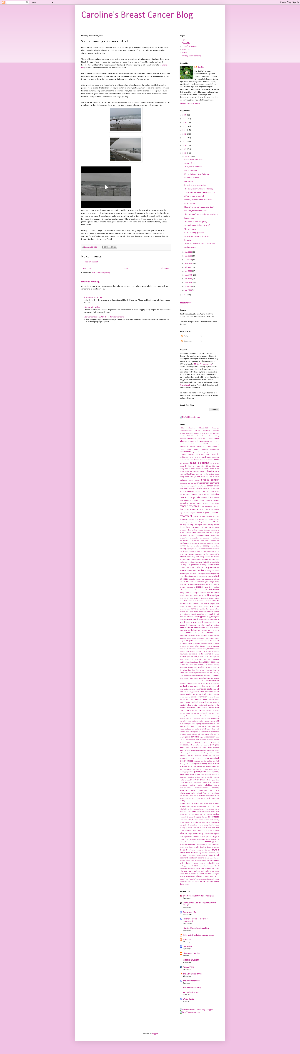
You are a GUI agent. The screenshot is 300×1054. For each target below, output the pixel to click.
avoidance (184, 457)
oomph (182, 737)
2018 (184, 115)
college (217, 532)
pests (193, 758)
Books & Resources (189, 46)
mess (217, 710)
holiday (203, 633)
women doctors (205, 879)
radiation (188, 783)
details (182, 562)
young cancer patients (204, 882)
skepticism (183, 820)
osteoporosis (190, 740)
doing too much (213, 571)
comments (191, 535)
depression (203, 559)
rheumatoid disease (207, 804)
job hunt (194, 657)
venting (192, 868)
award (191, 457)
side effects (213, 817)
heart (207, 628)
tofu (196, 853)
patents (204, 750)
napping (198, 723)
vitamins (208, 868)
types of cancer (196, 860)
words (212, 879)
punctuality (208, 777)
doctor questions (188, 571)
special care (210, 822)
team (202, 842)
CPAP (200, 549)
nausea (212, 724)
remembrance (184, 796)
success (206, 834)
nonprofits (195, 729)
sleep (190, 820)
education (188, 576)
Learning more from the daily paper (198, 200)
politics (216, 766)
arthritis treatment (187, 454)
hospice (182, 641)
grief (185, 614)
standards (196, 827)
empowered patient (212, 579)
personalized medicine (210, 756)
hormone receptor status (193, 638)
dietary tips (210, 562)
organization (210, 737)
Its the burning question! (194, 233)
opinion (187, 737)
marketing (201, 683)
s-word (193, 806)
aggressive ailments (205, 438)
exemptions (191, 587)
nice (213, 726)
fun (190, 603)
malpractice (201, 681)
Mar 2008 (188, 283)
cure (217, 551)
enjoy (217, 582)
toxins (211, 853)
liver (193, 670)
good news (194, 612)
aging (216, 439)
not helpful (211, 729)
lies (199, 667)
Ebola (181, 576)
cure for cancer (187, 554)
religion (216, 793)
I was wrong (208, 643)
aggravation (192, 439)
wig (213, 876)
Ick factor (190, 646)
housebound (214, 641)
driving (200, 574)
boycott (187, 477)
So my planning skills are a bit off (197, 225)
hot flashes (199, 641)
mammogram (212, 681)
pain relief (207, 748)
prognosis (215, 774)
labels (201, 662)
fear (205, 593)
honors (210, 635)
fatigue (195, 592)
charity (210, 525)
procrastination (195, 774)
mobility (216, 716)
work (217, 879)
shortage (204, 817)
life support (209, 667)
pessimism (183, 758)
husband (196, 643)
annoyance (184, 447)
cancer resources (206, 506)
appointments (185, 452)
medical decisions (205, 692)
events (182, 587)
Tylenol (187, 860)
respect (191, 798)
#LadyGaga (215, 428)
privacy (216, 772)
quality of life (196, 780)
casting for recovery (204, 522)
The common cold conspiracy (195, 222)
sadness (200, 806)
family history (184, 593)
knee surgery (213, 659)
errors (200, 584)
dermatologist (214, 559)
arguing (205, 452)
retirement (199, 801)
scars (185, 812)
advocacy (183, 439)
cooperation (215, 546)
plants (203, 766)
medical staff (202, 705)
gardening (183, 606)
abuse (197, 431)
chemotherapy (197, 527)
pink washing (201, 764)
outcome (203, 740)
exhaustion (184, 590)
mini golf (183, 716)
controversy (184, 546)
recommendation (185, 788)
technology (209, 842)
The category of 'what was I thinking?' (199, 189)
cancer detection (211, 494)
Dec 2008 (188, 156)
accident (216, 431)
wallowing (215, 871)
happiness (202, 617)
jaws (188, 656)
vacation (195, 866)
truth (211, 858)
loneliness (209, 673)
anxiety (208, 447)
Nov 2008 (188, 252)
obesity (189, 734)
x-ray (192, 882)
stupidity (199, 834)
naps (203, 724)
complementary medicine (209, 538)
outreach (210, 739)
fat (191, 593)
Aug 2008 (188, 263)
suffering (212, 834)
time (188, 853)
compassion (184, 538)
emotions (184, 579)
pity (189, 766)
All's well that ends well (194, 196)
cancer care (184, 491)
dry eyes (206, 574)
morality (203, 718)
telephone (183, 844)
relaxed (199, 793)
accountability (184, 433)
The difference (190, 229)
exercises (208, 587)
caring (190, 522)
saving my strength (194, 809)
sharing (216, 814)
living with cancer (198, 673)
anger (199, 444)
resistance (215, 796)
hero (199, 630)
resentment (208, 796)
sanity (210, 806)
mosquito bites (191, 721)
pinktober (183, 766)
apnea (189, 449)
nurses (209, 732)
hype (202, 643)
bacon (214, 457)
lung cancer (215, 675)
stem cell (211, 828)
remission (193, 796)
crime (203, 551)
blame (217, 469)
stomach (188, 830)
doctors (201, 570)
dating (202, 557)
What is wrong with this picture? (197, 236)
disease (182, 568)
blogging (210, 471)
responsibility (200, 798)
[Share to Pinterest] (115, 247)
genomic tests (185, 609)
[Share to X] (109, 247)
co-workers (201, 533)
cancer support (202, 513)
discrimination (213, 565)
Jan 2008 (188, 290)
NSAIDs (197, 731)
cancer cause (194, 491)
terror (186, 847)
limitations (184, 670)
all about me (192, 441)
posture (216, 769)
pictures (188, 764)
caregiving (183, 522)
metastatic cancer (207, 713)
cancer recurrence (211, 503)
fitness (191, 598)
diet (204, 562)
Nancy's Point (188, 967)
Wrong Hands (188, 999)
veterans (201, 868)
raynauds (215, 782)
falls (210, 590)
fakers (207, 590)
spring (206, 825)
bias (217, 466)
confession (215, 541)
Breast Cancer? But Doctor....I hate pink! (198, 896)
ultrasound (205, 860)
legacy (216, 665)
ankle (205, 444)
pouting (182, 772)
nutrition (183, 734)
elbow (194, 576)
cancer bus (206, 489)
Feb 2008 (188, 286)
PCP (217, 753)
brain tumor (214, 477)
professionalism (206, 774)
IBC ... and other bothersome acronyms (198, 935)
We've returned (190, 171)
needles (187, 726)
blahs (212, 469)
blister (182, 471)
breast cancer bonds (188, 483)
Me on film (186, 49)
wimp (217, 876)
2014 (184, 130)
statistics (203, 828)
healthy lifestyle (186, 628)
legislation (183, 667)
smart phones (204, 820)
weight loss (184, 876)
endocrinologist (202, 582)
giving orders (214, 609)
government (208, 612)
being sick (204, 466)
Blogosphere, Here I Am (93, 297)
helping (194, 630)
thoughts (200, 850)
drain (189, 574)
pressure (210, 772)
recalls (216, 785)
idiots (197, 646)
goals (187, 612)
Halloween (189, 617)
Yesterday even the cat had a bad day (199, 244)
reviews (216, 801)
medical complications (191, 689)
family (216, 590)
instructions (214, 651)
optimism (195, 737)
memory (202, 711)
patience (182, 753)
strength (216, 830)
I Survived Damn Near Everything (196, 928)
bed (181, 463)
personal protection (194, 755)
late (187, 665)
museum (183, 723)
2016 (184, 122)
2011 (184, 142)
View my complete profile (190, 104)
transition (183, 855)
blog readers (200, 471)
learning (201, 665)
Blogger (155, 1034)
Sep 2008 (188, 260)
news (209, 726)
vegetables (186, 868)
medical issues (213, 697)
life (202, 667)
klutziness (190, 659)
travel (216, 855)
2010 (184, 145)
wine (181, 879)
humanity (183, 643)
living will (188, 673)
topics (201, 853)
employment (200, 579)
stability (211, 825)
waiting (197, 871)
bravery (197, 480)
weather (200, 874)
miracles (191, 716)
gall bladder (204, 604)
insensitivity (190, 651)
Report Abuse (186, 303)
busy (191, 486)
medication (202, 708)
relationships (185, 793)
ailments (183, 441)
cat (213, 522)
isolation (183, 657)
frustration (184, 604)
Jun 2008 (188, 271)
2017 (184, 119)
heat (189, 630)
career (217, 519)
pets (199, 758)
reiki (217, 790)
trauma (210, 855)
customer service (201, 554)
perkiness (183, 756)
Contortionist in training (193, 160)
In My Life (187, 940)
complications (184, 541)
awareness (197, 457)
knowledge (190, 662)
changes (198, 525)
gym (210, 614)
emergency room (202, 576)
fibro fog (202, 595)
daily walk (195, 557)
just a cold (209, 657)
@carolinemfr (185, 385)
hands (196, 617)
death (207, 557)
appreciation (196, 452)
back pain (206, 457)
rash (209, 783)
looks (181, 675)
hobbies (189, 633)
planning (197, 766)
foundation (200, 601)
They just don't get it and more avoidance (201, 214)
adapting (182, 436)
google (201, 612)
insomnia (198, 651)
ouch (197, 740)
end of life (184, 582)
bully (181, 486)
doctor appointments (208, 567)
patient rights (192, 753)
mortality (183, 721)
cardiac (191, 519)
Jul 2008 (188, 267)
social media (193, 822)
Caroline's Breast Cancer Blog (137, 15)
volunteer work (186, 871)
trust (207, 858)
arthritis (216, 452)
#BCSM (182, 428)
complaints (194, 538)
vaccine (201, 866)
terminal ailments (212, 844)
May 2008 (189, 275)
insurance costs (196, 654)
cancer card (215, 488)
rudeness (183, 806)
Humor (184, 53)
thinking (192, 850)
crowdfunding (209, 551)
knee (196, 659)
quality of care (185, 780)
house (207, 641)
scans (217, 809)
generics (190, 606)
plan (191, 766)
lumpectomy (201, 675)
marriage (209, 683)
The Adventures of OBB (192, 974)
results (190, 801)
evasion (216, 584)
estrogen (205, 584)
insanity (182, 651)
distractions (191, 568)
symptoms (201, 839)
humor (189, 643)
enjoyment (183, 584)
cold (212, 533)
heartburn (183, 630)
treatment (184, 858)
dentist (187, 559)
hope (182, 638)
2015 (184, 126)
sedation (205, 811)
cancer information (191, 500)
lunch (208, 675)
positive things (198, 769)
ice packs (183, 646)
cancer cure (197, 494)
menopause (210, 710)
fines (181, 598)
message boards (185, 713)
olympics (201, 734)
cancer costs (185, 494)
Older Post (165, 268)
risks (217, 804)
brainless (183, 480)
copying (189, 549)
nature (207, 723)
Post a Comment (91, 262)
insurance (184, 654)
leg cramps (209, 665)
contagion (200, 543)
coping (183, 549)
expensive (191, 590)
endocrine (193, 582)
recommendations (201, 788)
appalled (205, 449)
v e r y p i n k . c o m (190, 992)
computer (195, 541)
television (191, 844)
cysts (189, 557)
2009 (184, 149)
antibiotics (200, 447)
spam (203, 822)
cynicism (183, 557)
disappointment (193, 565)
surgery (215, 836)
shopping (197, 817)
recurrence (184, 790)
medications (191, 710)
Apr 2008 (188, 279)
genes (196, 606)
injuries (216, 649)
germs (193, 609)
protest (197, 777)
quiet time (215, 780)
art (210, 452)
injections (209, 649)
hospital (189, 641)
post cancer (209, 769)
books (206, 474)
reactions (183, 785)
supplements (188, 837)
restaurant (215, 798)
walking (208, 871)
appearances (214, 449)
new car (194, 726)
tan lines (188, 842)
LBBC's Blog (187, 947)
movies (206, 721)
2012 (184, 138)
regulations (203, 790)
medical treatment (187, 708)
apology (196, 449)
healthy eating (212, 625)
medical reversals (213, 702)
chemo (216, 525)
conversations (196, 546)
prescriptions (200, 772)
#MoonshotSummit (186, 430)
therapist (183, 850)
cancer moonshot (206, 500)
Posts (185, 336)
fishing (185, 598)
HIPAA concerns (213, 630)
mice (217, 713)
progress (183, 777)
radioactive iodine (200, 783)
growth (190, 614)
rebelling (208, 785)
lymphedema (204, 678)
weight (216, 874)
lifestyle (216, 667)
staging (184, 828)
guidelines (200, 614)
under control (199, 863)
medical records (185, 702)
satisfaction (183, 809)
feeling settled (184, 595)
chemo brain (185, 527)
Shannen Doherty (206, 814)
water (193, 874)
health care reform (188, 622)
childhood (208, 527)
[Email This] (103, 247)
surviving (183, 839)
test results (194, 847)
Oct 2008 (188, 256)
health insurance (205, 622)
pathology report (213, 750)
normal (203, 729)
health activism (204, 619)
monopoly (197, 718)
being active (214, 463)
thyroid (207, 850)
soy (200, 822)
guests (194, 614)
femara (195, 595)
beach (216, 460)
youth (188, 884)
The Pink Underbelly (191, 981)
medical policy (214, 699)
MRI (217, 721)
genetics (215, 606)
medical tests (213, 705)
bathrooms (209, 460)
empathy (192, 579)
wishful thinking (194, 879)
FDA (201, 593)
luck (195, 675)
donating (183, 574)
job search (201, 656)
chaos (205, 525)
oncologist (209, 734)
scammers (205, 809)
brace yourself (195, 477)
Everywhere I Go (189, 912)
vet (197, 868)
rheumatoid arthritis (189, 803)
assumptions (205, 454)
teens (217, 842)
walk (202, 871)
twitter (182, 861)
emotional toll (213, 576)
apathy (182, 449)
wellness (192, 876)
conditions (205, 541)
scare (181, 812)
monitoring (189, 718)
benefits (212, 466)
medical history (205, 694)
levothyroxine (192, 667)
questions (207, 780)
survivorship (191, 839)
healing (189, 620)
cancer (210, 486)
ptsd (202, 777)
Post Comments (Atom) (101, 273)
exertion (216, 587)
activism (207, 433)
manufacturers (192, 683)
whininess (200, 876)
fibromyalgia (213, 595)
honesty (204, 635)
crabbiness (207, 549)
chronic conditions (211, 530)
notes (187, 731)
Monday (182, 718)
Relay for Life (208, 793)
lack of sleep (210, 662)
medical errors (192, 694)
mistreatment (207, 716)
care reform (209, 519)
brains (191, 480)
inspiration (206, 651)
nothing (192, 731)
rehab (211, 790)
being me (196, 466)
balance (196, 460)
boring (211, 474)
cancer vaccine (199, 516)
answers (193, 446)
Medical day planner (191, 692)
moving (212, 721)
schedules (192, 812)
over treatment (211, 742)
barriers (202, 460)
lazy (195, 665)
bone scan (199, 474)
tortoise (205, 853)
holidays (210, 633)
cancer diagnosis (190, 497)
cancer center (214, 491)
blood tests (190, 474)
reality (200, 785)
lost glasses (187, 675)
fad (196, 590)
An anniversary (190, 203)
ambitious (183, 444)
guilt (206, 614)
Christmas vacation (191, 178)
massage (216, 683)
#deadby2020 (203, 428)
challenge (183, 525)
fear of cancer (213, 593)
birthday (206, 469)
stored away (196, 830)
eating (216, 574)
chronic (200, 530)
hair (213, 614)
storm (205, 830)
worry (182, 882)
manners (183, 683)
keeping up (183, 659)
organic (202, 737)
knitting (183, 662)
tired (192, 853)
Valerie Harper (208, 866)
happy (209, 617)
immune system (212, 646)
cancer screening (191, 509)
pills (193, 764)
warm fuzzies (185, 874)
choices (194, 530)
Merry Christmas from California (196, 174)
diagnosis (198, 562)
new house (202, 726)
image (202, 646)
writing (187, 882)
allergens (200, 441)
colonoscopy (183, 535)
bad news (190, 460)
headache (183, 619)
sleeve (196, 820)
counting (195, 549)
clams (182, 533)
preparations (189, 772)
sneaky (216, 820)
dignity (216, 562)
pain (212, 745)
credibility (196, 551)
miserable (198, 716)
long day (216, 673)
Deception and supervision (195, 185)
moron (216, 718)
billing (182, 469)
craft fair (215, 549)
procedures (184, 774)
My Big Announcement (203, 364)
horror (217, 638)
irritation (215, 654)
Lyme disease (184, 678)
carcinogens (184, 519)
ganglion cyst (214, 603)
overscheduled (186, 745)
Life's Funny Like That (191, 953)
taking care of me (212, 839)
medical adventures (189, 686)
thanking (215, 847)
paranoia (194, 750)
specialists (186, 825)
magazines (215, 678)
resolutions (184, 798)
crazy (191, 551)
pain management (193, 748)
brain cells (205, 477)
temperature (201, 844)
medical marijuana (186, 699)
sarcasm (216, 806)
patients (203, 753)
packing (206, 745)
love (192, 675)
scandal (211, 809)
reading (192, 785)
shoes (191, 817)
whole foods (208, 876)
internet (207, 654)
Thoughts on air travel (193, 167)
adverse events (205, 436)
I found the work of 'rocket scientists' (199, 207)
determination (189, 562)
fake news (201, 590)
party (199, 750)
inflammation (200, 649)
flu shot (211, 598)
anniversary (214, 444)
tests (209, 847)
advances (189, 436)
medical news (201, 700)
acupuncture (214, 433)
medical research (198, 702)
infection (192, 649)
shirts (186, 817)
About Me (186, 43)
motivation (199, 721)
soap (186, 822)
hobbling (196, 633)
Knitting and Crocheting (191, 56)
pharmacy (197, 761)
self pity (188, 814)
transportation (202, 855)
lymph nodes (193, 678)
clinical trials (190, 532)
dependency (195, 559)
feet (191, 595)
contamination (209, 543)
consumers (193, 543)
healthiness (191, 625)
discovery (203, 565)
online (216, 734)
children (188, 530)
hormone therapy (208, 638)
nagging (188, 723)
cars (194, 522)
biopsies (187, 469)
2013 (184, 134)
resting (182, 801)
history (182, 633)
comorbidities (214, 535)
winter (185, 879)
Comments (187, 341)
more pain (210, 718)
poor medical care (186, 769)
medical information (199, 697)
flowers (203, 598)
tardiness (196, 842)
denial (182, 559)
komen (196, 662)
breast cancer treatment (208, 483)
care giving (199, 519)
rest (208, 798)
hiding (204, 630)
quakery (216, 777)
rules (188, 806)
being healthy (185, 466)
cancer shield (203, 509)
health (195, 619)
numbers (203, 732)
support (196, 837)
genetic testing (205, 606)
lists (189, 670)
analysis (192, 444)
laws (191, 665)
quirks (182, 782)
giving (199, 609)
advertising (215, 436)
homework (191, 635)
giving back (205, 609)
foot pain (192, 601)
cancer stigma (189, 513)
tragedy (216, 853)
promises (191, 777)
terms (182, 847)
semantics (195, 814)
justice (216, 656)
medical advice (205, 686)
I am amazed (189, 218)
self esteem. (212, 811)
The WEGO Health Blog (192, 988)
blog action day (190, 471)
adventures (197, 436)
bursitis (186, 486)
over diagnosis (193, 742)
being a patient (199, 463)
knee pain (203, 659)
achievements (198, 433)
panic (188, 750)
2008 (184, 153)
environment (192, 584)
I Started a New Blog (90, 282)
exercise (199, 587)
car (218, 516)
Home (126, 268)
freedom (208, 601)
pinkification (213, 764)
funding (196, 604)
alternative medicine (212, 441)
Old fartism (188, 182)
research (200, 796)
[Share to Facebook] (112, 247)
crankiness (184, 551)
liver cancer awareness (204, 670)
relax (193, 793)
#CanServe (191, 428)
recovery (215, 788)
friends (215, 601)
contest (216, 543)
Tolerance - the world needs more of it (199, 193)
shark (182, 817)
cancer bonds (195, 488)
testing (203, 847)
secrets (199, 812)
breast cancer (210, 479)
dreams (194, 574)
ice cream (215, 643)
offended (195, 734)
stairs (190, 827)
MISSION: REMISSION (191, 960)
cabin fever (197, 486)
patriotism (211, 753)
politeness (209, 766)
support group (205, 837)
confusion (184, 543)
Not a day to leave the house (196, 211)
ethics (211, 584)
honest (197, 635)
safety (205, 806)
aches (191, 433)
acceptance (206, 431)
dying (211, 574)
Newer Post (86, 268)
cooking (206, 546)
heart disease (214, 627)
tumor (216, 858)
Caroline (201, 67)
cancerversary (210, 516)
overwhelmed (197, 745)
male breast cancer (187, 681)
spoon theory (194, 825)
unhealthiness (213, 863)
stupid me (191, 834)
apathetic (215, 447)
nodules (188, 729)
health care (214, 620)
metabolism (195, 713)
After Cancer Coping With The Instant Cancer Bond (104, 317)
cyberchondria (214, 554)
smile (211, 820)
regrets (193, 790)
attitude (215, 454)
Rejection (188, 240)
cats (217, 522)
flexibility (197, 598)
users (189, 866)
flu (207, 598)
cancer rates (195, 503)
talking (182, 842)
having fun (215, 617)
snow (182, 822)
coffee (207, 532)
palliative (183, 750)
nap (193, 724)
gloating (182, 611)
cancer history (207, 498)
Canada (203, 486)
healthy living (199, 628)
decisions (215, 557)
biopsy (193, 469)
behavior (186, 463)
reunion (208, 801)
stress (183, 833)
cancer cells (205, 491)
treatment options (196, 858)
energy (212, 582)
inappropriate (184, 649)
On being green (190, 247)
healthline (201, 625)
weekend (208, 874)
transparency (192, 855)
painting (216, 747)
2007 (184, 295)
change (191, 524)
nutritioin (215, 731)
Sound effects (189, 163)
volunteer (215, 868)
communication (203, 535)
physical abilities (206, 761)
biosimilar (199, 469)
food (185, 601)
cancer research (189, 506)
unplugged (183, 866)
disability (183, 565)
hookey (216, 635)
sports (201, 825)
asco (198, 454)
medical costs (205, 689)
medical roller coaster (189, 705)
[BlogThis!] (106, 247)
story (210, 830)
